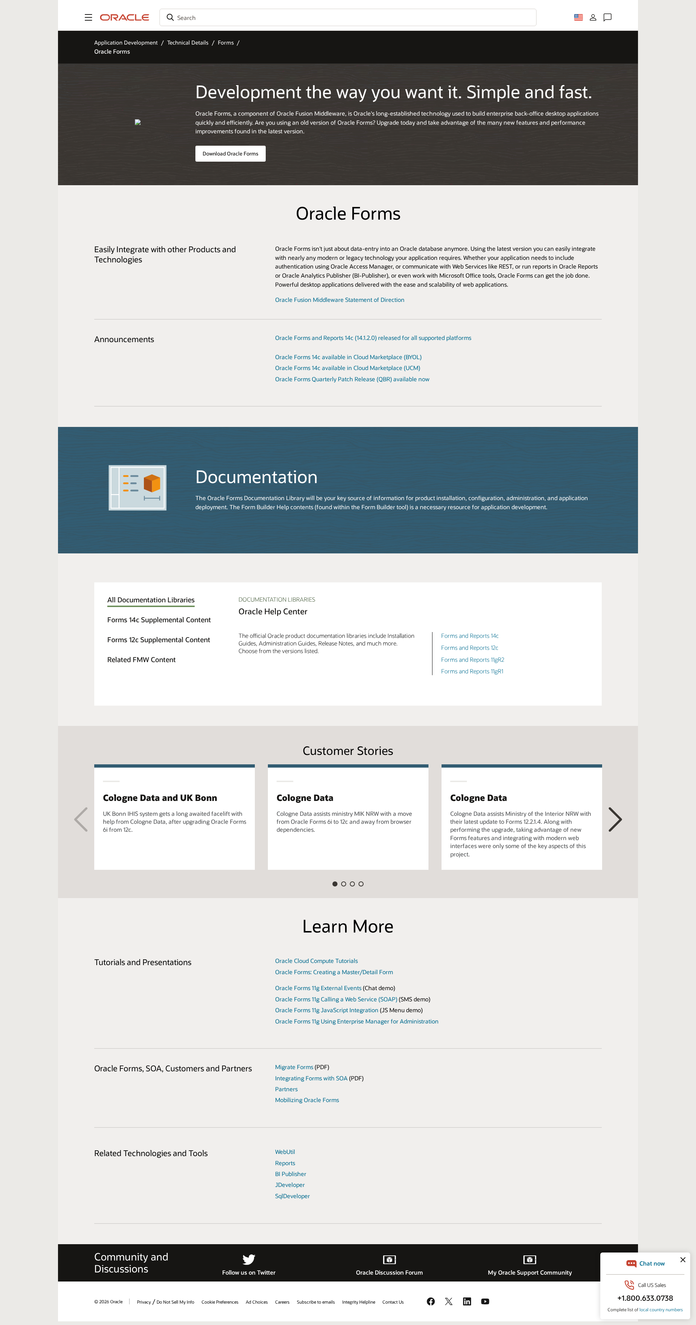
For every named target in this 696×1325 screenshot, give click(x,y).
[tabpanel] (174, 817)
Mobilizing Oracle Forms (307, 1100)
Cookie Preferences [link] (220, 1302)
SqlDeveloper (292, 1196)
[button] (88, 17)
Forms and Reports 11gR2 (472, 659)
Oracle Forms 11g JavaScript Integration (326, 1010)
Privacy (144, 1302)
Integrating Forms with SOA (311, 1078)
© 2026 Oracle (108, 1301)
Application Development (126, 42)
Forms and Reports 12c (469, 647)
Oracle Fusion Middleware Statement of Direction (340, 299)
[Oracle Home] (125, 17)
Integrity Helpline (358, 1302)
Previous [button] (80, 819)
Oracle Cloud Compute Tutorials (316, 960)
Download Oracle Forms (230, 153)
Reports (285, 1163)
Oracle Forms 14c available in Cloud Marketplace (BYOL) (348, 357)
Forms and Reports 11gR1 (472, 671)
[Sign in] (593, 17)
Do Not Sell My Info (175, 1302)
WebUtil (285, 1151)
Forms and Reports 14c (470, 635)
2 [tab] (343, 883)
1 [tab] (334, 883)
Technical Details (187, 42)
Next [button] (615, 819)
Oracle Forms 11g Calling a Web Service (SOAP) (336, 999)
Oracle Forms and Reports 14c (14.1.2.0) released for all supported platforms (373, 337)
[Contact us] (607, 17)
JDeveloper (290, 1184)
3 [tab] (352, 883)
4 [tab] (361, 883)
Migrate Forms (294, 1067)
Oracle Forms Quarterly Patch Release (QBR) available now (352, 379)
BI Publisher (290, 1173)
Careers (282, 1302)
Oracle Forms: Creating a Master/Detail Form (334, 972)
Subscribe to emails (316, 1302)
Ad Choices (257, 1302)
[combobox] (348, 17)
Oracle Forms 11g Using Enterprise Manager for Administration (357, 1021)
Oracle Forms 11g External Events (318, 988)
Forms (226, 42)
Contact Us (393, 1302)
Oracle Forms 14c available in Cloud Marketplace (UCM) (347, 367)
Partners (286, 1089)
